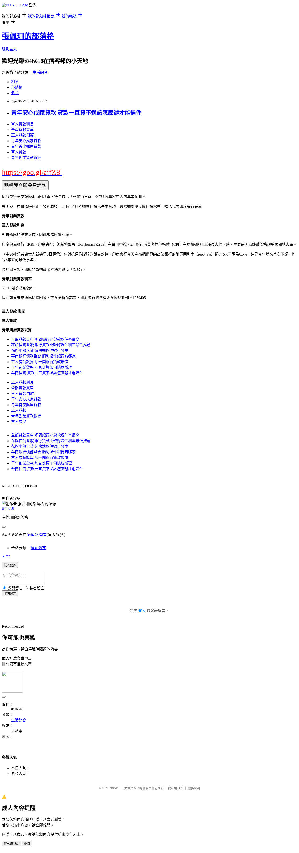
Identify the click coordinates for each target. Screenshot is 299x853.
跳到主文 (9, 49)
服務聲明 (194, 788)
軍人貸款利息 (22, 124)
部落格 (16, 87)
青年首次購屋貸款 (26, 146)
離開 (27, 844)
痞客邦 (32, 535)
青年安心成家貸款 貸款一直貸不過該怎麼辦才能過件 (76, 113)
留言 (43, 535)
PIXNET (114, 788)
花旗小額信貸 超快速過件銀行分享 (39, 351)
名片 (15, 93)
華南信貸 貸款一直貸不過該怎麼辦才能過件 (47, 373)
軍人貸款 (18, 152)
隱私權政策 (175, 788)
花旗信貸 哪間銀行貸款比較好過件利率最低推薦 (51, 345)
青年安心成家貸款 (26, 141)
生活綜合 (40, 72)
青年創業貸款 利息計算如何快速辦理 (41, 367)
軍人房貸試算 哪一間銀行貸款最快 (39, 362)
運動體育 (38, 548)
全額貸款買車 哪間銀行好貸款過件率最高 (45, 339)
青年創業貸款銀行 (26, 158)
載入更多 (10, 565)
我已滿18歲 (11, 844)
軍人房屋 (18, 422)
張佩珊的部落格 (28, 36)
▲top (6, 556)
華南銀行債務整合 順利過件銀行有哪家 (43, 356)
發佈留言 (10, 593)
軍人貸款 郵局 (23, 135)
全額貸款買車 (22, 130)
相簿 (15, 82)
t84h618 (8, 508)
